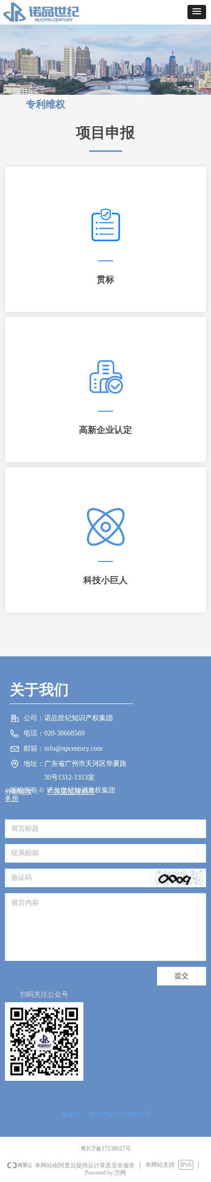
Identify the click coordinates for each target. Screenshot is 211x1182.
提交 (181, 976)
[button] (196, 12)
